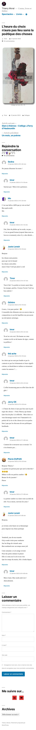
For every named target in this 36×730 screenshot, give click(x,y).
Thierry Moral (8, 8)
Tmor (5, 38)
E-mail (4, 645)
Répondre (5, 173)
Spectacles (7, 14)
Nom (4, 635)
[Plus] (26, 14)
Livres (19, 14)
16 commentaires (9, 41)
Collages (27, 115)
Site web (4, 655)
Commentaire (6, 612)
